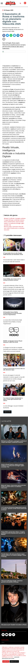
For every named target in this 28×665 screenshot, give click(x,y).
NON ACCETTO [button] (14, 661)
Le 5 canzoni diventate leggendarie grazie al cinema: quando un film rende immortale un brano (13, 508)
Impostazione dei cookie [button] (8, 658)
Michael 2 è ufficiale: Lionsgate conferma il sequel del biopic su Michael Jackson (14, 441)
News (3, 642)
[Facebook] (3, 634)
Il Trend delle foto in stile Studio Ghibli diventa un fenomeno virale (13, 254)
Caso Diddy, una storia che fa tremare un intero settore (12, 279)
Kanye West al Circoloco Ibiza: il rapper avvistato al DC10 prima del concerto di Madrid (13, 533)
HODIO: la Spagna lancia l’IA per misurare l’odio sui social (12, 341)
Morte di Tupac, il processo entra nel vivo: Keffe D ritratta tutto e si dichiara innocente (14, 228)
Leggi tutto (16, 657)
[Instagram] (10, 634)
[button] (2, 3)
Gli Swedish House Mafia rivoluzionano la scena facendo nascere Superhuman (12, 313)
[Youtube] (6, 634)
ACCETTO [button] (5, 661)
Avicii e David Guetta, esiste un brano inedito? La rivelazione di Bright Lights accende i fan (14, 223)
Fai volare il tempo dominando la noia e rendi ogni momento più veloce (13, 399)
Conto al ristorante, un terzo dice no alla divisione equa (14, 369)
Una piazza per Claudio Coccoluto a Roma (14, 624)
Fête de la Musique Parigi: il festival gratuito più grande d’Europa (11, 581)
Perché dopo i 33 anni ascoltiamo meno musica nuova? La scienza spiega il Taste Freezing (13, 555)
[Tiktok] (13, 634)
